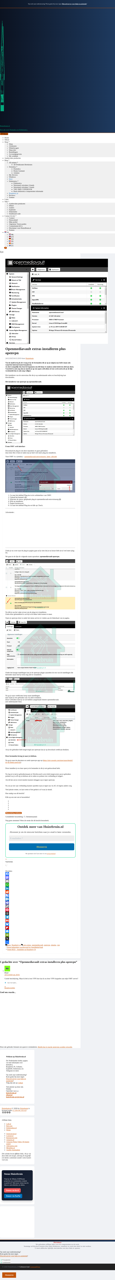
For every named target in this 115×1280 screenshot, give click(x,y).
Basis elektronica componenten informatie (28, 191)
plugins (53, 945)
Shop (6, 142)
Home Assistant (19, 171)
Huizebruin (24, 1108)
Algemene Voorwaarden (17, 224)
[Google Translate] (40, 895)
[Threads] (40, 913)
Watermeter (13, 212)
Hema (8, 1130)
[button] (2, 252)
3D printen (13, 163)
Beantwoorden (9, 988)
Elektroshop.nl (11, 1128)
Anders (11, 208)
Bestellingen (13, 152)
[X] (40, 938)
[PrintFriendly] (40, 935)
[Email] (40, 881)
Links (6, 199)
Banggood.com (11, 1138)
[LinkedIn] (40, 888)
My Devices (13, 175)
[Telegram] (40, 917)
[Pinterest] (40, 910)
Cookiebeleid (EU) (15, 226)
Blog (6, 160)
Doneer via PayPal (13, 1196)
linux (11, 179)
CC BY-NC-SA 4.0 (19, 1110)
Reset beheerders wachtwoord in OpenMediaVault (25, 947)
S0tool (6, 140)
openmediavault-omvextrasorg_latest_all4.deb (40, 457)
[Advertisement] (40, 529)
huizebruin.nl (11, 1093)
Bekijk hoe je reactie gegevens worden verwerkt (55, 1047)
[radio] (42, 801)
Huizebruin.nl (5, 126)
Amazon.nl (10, 1140)
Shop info (12, 150)
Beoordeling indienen (13, 813)
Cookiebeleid (6, 1262)
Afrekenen (13, 146)
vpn (58, 945)
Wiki (6, 202)
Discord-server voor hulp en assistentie (13, 1256)
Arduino (16, 173)
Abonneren (9, 1275)
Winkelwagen (14, 148)
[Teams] (40, 902)
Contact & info (9, 216)
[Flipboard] (40, 928)
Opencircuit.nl (11, 1134)
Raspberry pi (13, 193)
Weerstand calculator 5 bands (23, 187)
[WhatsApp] (40, 884)
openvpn (47, 945)
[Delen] (40, 942)
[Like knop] (5, 986)
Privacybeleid (6, 1260)
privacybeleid (51, 853)
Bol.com (9, 1126)
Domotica (12, 167)
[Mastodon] (40, 877)
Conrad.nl (9, 1136)
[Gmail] (40, 920)
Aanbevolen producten (12, 158)
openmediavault (37, 945)
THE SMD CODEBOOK (22, 189)
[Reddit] (40, 892)
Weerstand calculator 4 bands (23, 185)
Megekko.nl (10, 1148)
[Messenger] (40, 931)
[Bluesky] (40, 924)
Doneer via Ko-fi (12, 1190)
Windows (12, 177)
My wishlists (13, 156)
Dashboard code (15, 214)
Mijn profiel (13, 222)
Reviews (12, 195)
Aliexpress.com (11, 1146)
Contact (11, 218)
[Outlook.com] (40, 899)
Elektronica (13, 181)
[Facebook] (40, 874)
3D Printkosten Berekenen (22, 165)
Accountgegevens (15, 154)
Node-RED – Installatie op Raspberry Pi (21, 949)
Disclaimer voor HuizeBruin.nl (20, 228)
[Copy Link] (40, 906)
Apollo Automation (13, 1150)
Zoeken (11, 197)
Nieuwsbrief (13, 220)
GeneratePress (35, 1267)
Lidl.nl (8, 1124)
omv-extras (27, 945)
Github (20, 1083)
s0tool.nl (9, 1095)
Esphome (12, 210)
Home (6, 138)
